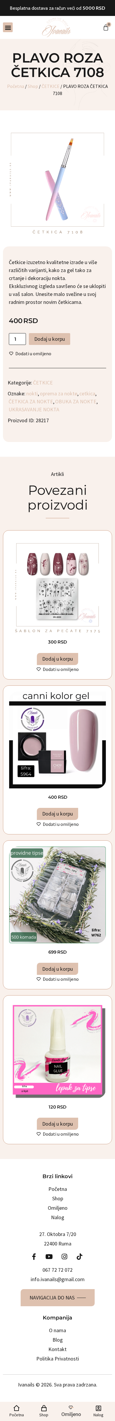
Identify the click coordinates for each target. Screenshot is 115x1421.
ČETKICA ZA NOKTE (31, 401)
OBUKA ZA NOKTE (75, 401)
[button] (8, 27)
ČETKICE (51, 86)
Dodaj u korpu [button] (57, 658)
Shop (33, 86)
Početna (15, 86)
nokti (32, 393)
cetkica (87, 393)
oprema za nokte (58, 393)
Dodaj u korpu (49, 338)
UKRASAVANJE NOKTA (34, 409)
